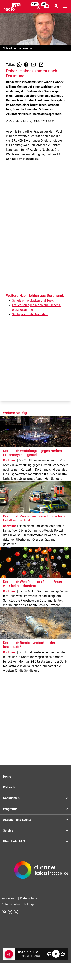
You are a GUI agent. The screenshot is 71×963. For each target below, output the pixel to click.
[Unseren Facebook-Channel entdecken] (10, 912)
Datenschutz (28, 898)
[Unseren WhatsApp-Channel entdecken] (4, 912)
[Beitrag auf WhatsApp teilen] (19, 64)
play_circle (55, 953)
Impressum (9, 898)
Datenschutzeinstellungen (19, 904)
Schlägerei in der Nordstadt (30, 314)
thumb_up (62, 954)
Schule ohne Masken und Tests (33, 300)
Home (7, 776)
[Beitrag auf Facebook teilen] (26, 64)
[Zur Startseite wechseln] (12, 7)
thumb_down (49, 954)
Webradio (9, 787)
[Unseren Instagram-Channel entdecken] (16, 912)
